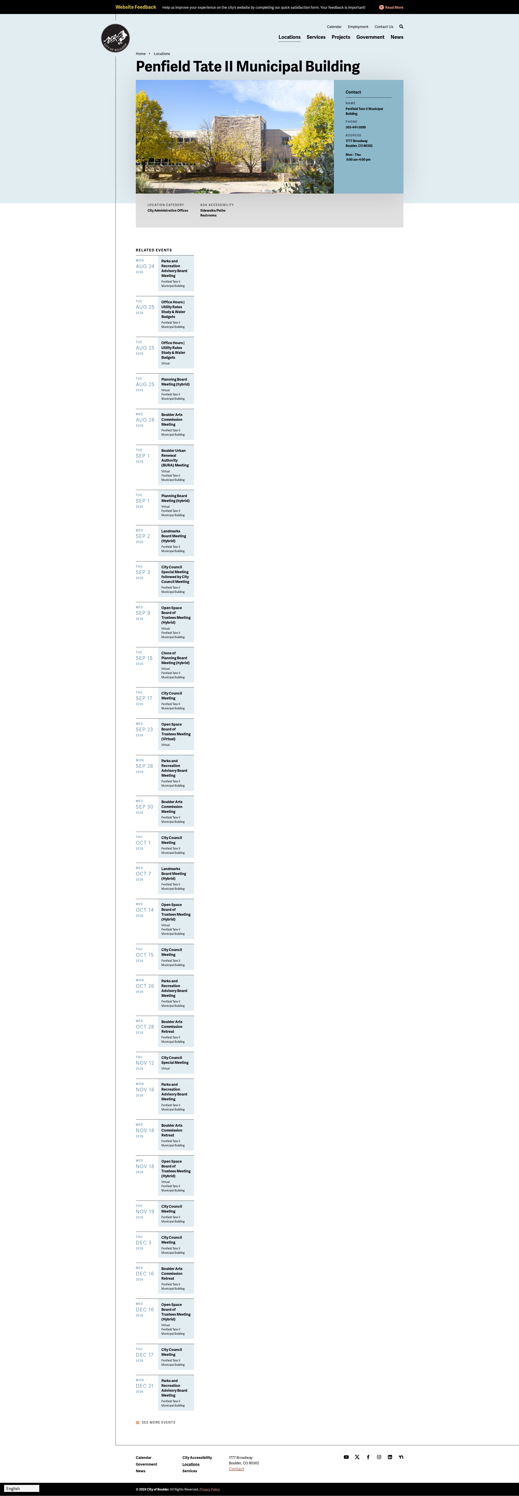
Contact (236, 1468)
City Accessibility (197, 1457)
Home (141, 53)
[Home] (115, 38)
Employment (358, 26)
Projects (341, 36)
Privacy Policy (209, 1489)
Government (370, 36)
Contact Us (384, 26)
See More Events (159, 1422)
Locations (290, 36)
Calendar (334, 26)
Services (316, 36)
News (397, 36)
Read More (394, 7)
